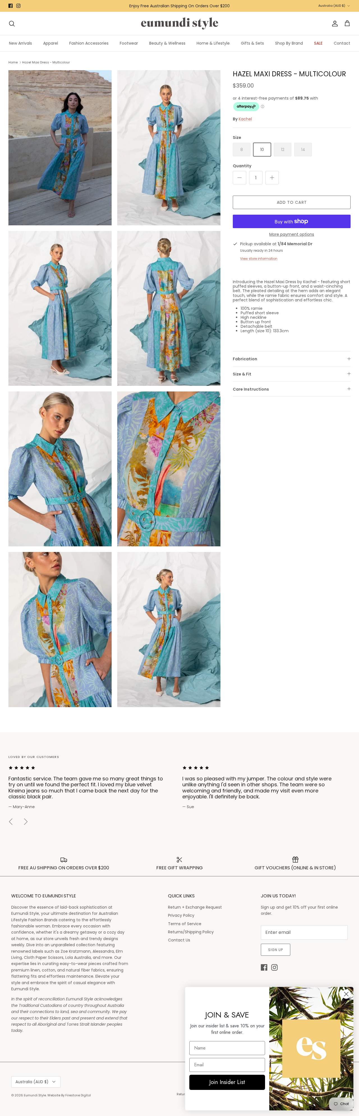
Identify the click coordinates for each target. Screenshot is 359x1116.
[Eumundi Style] (179, 23)
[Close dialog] (346, 994)
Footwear (129, 43)
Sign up (275, 949)
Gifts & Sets (252, 43)
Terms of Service (184, 924)
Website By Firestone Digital (69, 1095)
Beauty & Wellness (167, 43)
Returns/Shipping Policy (191, 932)
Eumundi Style (35, 1095)
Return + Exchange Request (195, 907)
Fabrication (245, 359)
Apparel (50, 43)
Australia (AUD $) (331, 5)
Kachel (245, 119)
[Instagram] (18, 6)
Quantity (242, 166)
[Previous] (10, 821)
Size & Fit (242, 374)
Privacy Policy (181, 915)
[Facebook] (10, 6)
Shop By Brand (289, 43)
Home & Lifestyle (213, 43)
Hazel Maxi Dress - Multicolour (46, 62)
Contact (342, 43)
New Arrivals (20, 43)
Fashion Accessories (89, 43)
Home (13, 62)
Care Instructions (251, 389)
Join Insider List (227, 1082)
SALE (318, 43)
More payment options (291, 234)
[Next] (26, 821)
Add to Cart (292, 202)
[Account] (333, 23)
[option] (92, 787)
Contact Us (179, 940)
